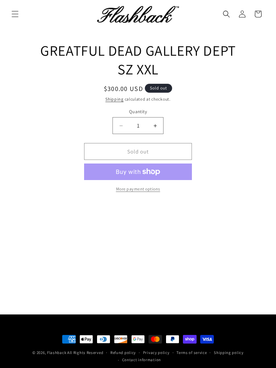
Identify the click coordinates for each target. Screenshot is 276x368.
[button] (15, 14)
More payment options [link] (138, 189)
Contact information (141, 359)
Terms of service (191, 352)
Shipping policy (229, 352)
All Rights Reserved (85, 352)
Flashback (57, 352)
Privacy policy (156, 352)
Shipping (114, 99)
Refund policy (123, 352)
